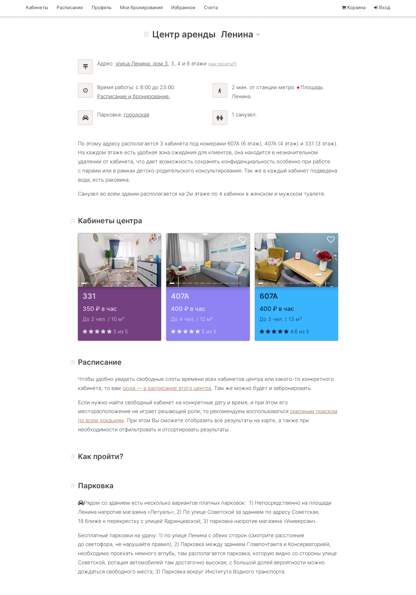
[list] (119, 260)
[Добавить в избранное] (154, 240)
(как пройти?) (222, 63)
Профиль (101, 7)
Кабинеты (37, 7)
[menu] (241, 34)
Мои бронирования (141, 7)
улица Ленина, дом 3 (141, 64)
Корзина (356, 7)
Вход (384, 7)
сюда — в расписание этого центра (166, 388)
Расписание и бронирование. (133, 96)
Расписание (70, 7)
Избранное (183, 7)
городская (136, 115)
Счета (211, 7)
